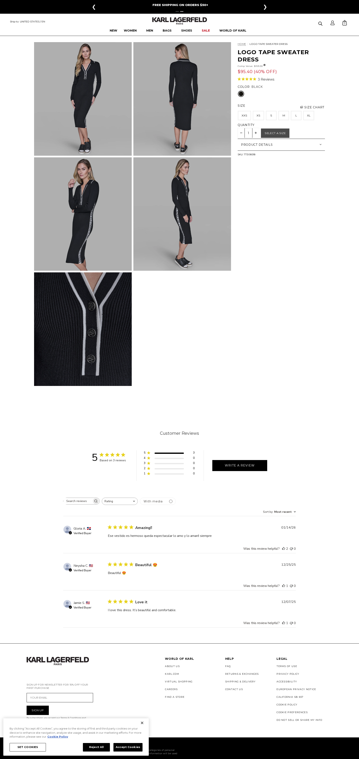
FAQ (228, 666)
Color (244, 87)
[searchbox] (77, 501)
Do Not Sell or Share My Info (299, 720)
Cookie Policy (287, 704)
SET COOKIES (27, 747)
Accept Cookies (128, 747)
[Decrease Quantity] (241, 133)
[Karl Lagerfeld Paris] (179, 20)
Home (242, 44)
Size (241, 106)
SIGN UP (38, 710)
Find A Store (174, 696)
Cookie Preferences (292, 712)
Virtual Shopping (179, 681)
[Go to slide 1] (177, 11)
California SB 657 (290, 696)
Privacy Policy (288, 673)
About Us (172, 666)
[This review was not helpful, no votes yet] (291, 548)
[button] (320, 23)
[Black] (241, 93)
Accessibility (287, 681)
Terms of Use (287, 666)
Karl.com (172, 673)
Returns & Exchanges (242, 673)
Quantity (246, 125)
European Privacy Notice (296, 689)
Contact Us (234, 689)
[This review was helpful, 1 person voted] (283, 586)
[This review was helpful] (283, 548)
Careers (171, 689)
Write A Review (240, 465)
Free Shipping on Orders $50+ (180, 5)
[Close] (142, 722)
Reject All (96, 747)
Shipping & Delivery (240, 681)
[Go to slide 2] (181, 11)
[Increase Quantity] (255, 133)
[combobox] (120, 501)
